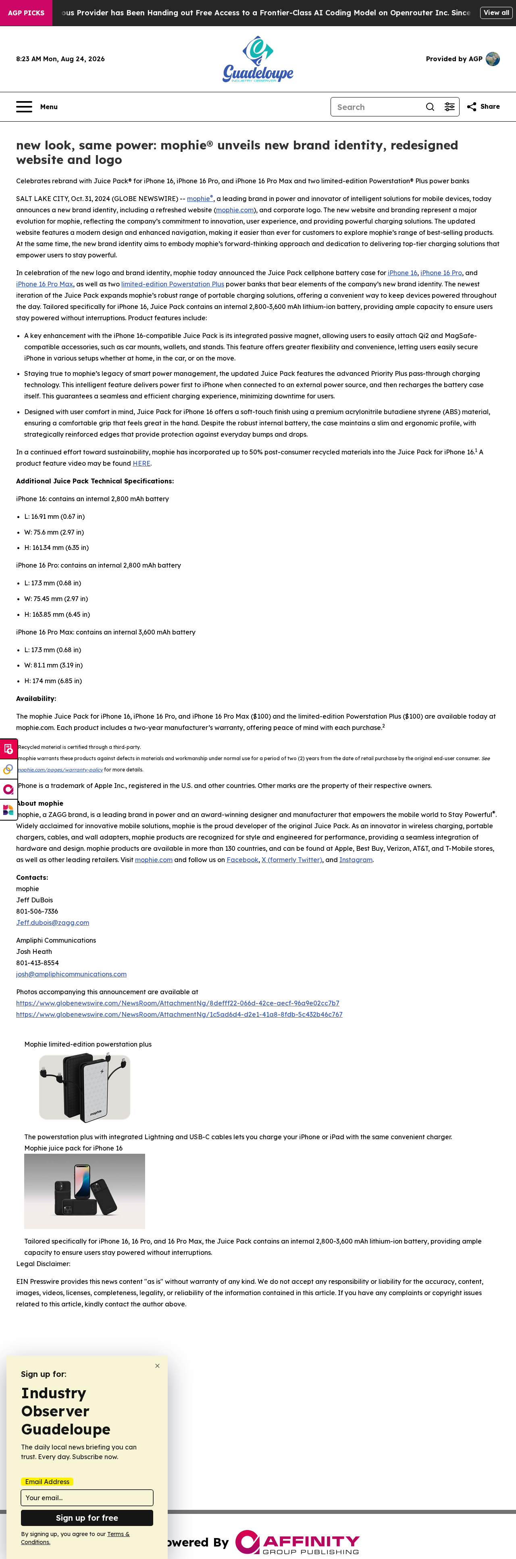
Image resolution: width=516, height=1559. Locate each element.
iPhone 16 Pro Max (44, 284)
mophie (198, 199)
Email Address (47, 1482)
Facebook (242, 860)
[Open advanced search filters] (449, 106)
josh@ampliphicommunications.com (71, 974)
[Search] (430, 106)
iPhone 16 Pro (441, 273)
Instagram (355, 860)
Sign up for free (87, 1518)
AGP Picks (26, 13)
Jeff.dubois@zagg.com (52, 922)
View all (496, 12)
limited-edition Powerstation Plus (172, 284)
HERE (141, 463)
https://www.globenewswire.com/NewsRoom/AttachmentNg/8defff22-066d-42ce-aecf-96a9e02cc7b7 (177, 1003)
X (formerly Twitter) (292, 860)
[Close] (157, 1366)
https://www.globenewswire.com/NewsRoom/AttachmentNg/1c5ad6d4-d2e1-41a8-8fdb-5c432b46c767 (179, 1014)
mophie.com (235, 210)
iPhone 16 (402, 273)
